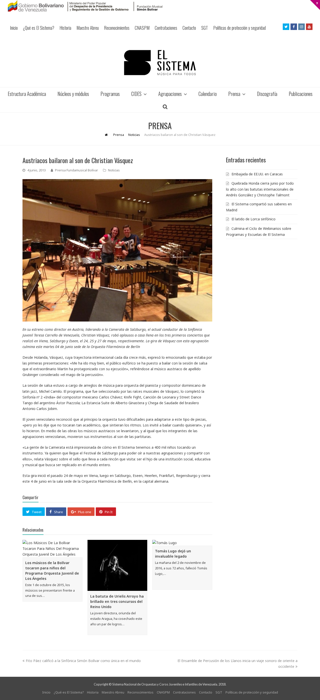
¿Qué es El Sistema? (38, 27)
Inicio (14, 27)
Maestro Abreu (87, 27)
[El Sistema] (160, 62)
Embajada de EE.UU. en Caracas (257, 174)
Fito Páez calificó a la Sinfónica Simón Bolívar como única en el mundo (83, 660)
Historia (65, 27)
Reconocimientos (117, 27)
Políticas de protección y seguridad (239, 27)
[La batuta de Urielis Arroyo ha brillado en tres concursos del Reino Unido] (118, 565)
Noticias (114, 170)
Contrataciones (166, 27)
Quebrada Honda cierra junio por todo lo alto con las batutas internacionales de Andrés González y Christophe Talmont (260, 189)
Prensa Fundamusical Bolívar (76, 170)
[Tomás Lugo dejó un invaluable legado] (182, 543)
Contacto (189, 27)
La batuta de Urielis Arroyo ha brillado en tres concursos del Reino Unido (117, 601)
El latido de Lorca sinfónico (254, 219)
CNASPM (142, 27)
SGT (204, 27)
